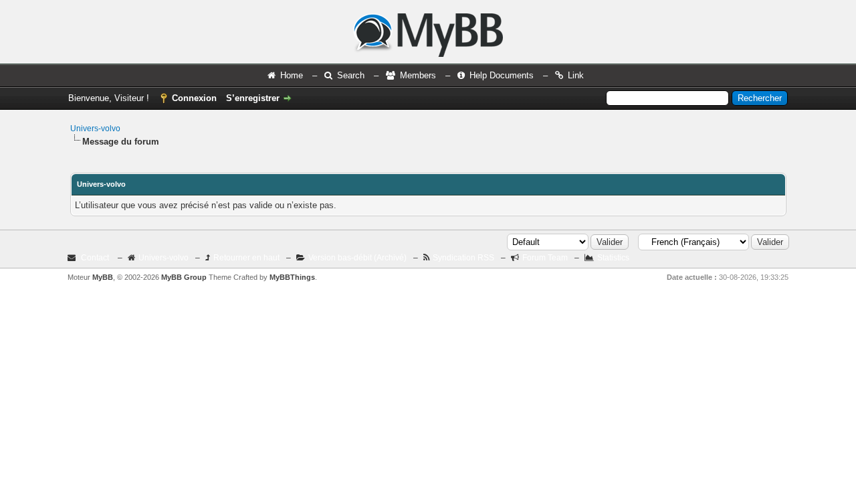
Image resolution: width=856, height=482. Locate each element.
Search (350, 75)
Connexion (194, 98)
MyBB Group (184, 277)
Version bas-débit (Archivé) (357, 257)
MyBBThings (292, 277)
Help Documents (501, 75)
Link (576, 75)
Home (291, 75)
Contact (95, 257)
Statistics (613, 257)
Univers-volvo (95, 128)
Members (418, 75)
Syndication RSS (463, 257)
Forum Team (545, 257)
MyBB (102, 277)
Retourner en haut (246, 257)
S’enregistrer (253, 98)
